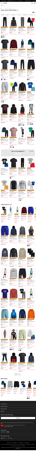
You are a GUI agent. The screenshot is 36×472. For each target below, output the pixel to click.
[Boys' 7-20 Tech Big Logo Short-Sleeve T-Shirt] (14, 334)
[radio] (1, 37)
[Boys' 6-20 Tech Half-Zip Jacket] (22, 109)
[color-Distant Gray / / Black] (3, 79)
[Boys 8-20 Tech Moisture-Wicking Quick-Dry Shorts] (31, 109)
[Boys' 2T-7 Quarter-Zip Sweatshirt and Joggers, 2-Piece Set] (14, 64)
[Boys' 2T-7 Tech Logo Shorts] (10, 384)
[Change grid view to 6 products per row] (34, 12)
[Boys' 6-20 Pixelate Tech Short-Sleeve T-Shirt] (5, 44)
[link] (5, 33)
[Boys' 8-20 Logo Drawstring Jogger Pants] (22, 163)
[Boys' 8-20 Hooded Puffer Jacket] (14, 109)
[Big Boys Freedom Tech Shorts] (22, 273)
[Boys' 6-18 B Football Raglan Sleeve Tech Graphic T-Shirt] (5, 109)
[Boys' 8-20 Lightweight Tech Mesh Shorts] (31, 210)
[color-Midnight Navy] (27, 245)
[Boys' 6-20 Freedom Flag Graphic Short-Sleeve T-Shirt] (22, 357)
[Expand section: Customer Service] (18, 404)
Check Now (11, 426)
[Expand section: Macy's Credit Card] (18, 406)
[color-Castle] (23, 125)
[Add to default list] (6, 207)
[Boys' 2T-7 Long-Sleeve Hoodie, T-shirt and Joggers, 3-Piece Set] (31, 22)
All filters (32, 151)
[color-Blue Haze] (6, 79)
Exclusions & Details (7, 426)
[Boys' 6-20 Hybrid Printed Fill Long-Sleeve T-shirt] (22, 185)
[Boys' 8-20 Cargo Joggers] (5, 357)
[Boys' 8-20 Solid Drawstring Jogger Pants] (22, 22)
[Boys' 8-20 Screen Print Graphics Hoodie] (5, 253)
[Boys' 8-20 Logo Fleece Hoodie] (14, 44)
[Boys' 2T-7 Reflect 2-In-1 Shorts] (16, 384)
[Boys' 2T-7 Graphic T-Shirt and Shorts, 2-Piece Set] (31, 163)
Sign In (32, 3)
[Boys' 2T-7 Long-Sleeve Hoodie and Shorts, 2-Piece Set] (31, 334)
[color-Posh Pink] (10, 147)
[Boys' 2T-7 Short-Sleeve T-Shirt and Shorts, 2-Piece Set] (17, 210)
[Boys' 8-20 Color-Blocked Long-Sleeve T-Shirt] (14, 185)
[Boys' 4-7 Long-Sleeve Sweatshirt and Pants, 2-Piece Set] (5, 334)
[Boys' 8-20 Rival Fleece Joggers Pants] (22, 64)
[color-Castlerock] (3, 37)
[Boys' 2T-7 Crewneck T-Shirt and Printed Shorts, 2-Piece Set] (31, 86)
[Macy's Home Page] (4, 3)
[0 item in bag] (34, 3)
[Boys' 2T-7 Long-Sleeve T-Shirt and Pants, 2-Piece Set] (31, 132)
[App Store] (3, 438)
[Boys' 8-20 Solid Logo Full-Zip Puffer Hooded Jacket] (14, 230)
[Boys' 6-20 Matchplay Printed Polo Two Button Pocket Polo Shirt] (31, 230)
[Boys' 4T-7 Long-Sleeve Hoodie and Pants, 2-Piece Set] (22, 44)
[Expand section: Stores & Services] (18, 409)
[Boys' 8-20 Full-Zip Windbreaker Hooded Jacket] (14, 22)
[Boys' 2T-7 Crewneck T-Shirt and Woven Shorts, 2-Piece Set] (11, 210)
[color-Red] (11, 349)
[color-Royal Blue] (4, 79)
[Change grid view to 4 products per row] (33, 12)
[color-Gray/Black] (4, 37)
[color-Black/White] (1, 37)
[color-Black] (27, 79)
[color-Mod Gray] (29, 79)
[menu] (1, 3)
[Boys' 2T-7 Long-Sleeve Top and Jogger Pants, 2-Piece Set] (31, 44)
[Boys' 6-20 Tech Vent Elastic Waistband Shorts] (5, 314)
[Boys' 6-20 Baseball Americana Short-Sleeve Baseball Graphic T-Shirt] (5, 293)
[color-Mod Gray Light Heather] (13, 349)
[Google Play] (11, 438)
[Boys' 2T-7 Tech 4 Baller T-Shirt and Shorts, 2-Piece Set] (22, 132)
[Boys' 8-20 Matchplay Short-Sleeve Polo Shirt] (14, 163)
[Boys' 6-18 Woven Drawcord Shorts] (31, 64)
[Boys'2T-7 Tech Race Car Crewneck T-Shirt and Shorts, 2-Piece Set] (5, 163)
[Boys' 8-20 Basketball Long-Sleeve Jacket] (22, 86)
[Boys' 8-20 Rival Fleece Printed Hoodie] (14, 253)
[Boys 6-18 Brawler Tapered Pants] (5, 22)
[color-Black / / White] (1, 79)
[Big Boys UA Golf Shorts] (5, 86)
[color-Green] (19, 350)
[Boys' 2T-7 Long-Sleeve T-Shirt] (14, 273)
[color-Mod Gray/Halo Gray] (1, 101)
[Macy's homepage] (1, 8)
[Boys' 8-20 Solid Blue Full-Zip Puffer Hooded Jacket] (31, 357)
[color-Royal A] (20, 125)
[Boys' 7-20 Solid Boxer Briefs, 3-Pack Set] (31, 253)
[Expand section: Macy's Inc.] (18, 411)
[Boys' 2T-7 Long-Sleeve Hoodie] (22, 253)
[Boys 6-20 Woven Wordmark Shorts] (22, 334)
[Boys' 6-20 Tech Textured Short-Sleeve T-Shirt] (5, 64)
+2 (30, 398)
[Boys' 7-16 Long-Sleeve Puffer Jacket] (14, 357)
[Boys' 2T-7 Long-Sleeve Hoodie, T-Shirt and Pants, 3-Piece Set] (14, 86)
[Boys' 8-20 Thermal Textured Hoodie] (22, 314)
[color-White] (11, 147)
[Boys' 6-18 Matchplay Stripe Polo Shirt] (14, 132)
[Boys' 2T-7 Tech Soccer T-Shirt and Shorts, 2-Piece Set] (5, 273)
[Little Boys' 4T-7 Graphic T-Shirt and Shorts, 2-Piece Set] (5, 185)
